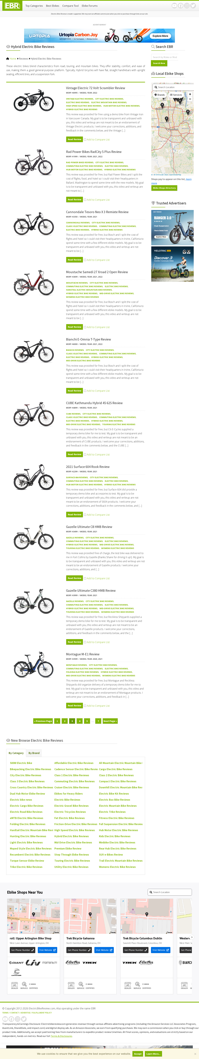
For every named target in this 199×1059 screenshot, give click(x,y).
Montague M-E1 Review (83, 654)
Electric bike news (21, 799)
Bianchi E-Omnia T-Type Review (88, 339)
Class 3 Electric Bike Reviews (81, 226)
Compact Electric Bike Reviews (117, 781)
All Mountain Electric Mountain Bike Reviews (125, 763)
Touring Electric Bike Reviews (118, 424)
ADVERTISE (25, 1012)
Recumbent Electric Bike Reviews (30, 854)
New (36, 740)
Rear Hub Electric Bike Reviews (117, 848)
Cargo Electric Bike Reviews (115, 769)
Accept (137, 1053)
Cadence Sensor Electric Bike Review (76, 769)
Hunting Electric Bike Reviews (28, 836)
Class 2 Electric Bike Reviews (116, 775)
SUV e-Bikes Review (111, 854)
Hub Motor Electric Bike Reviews (121, 105)
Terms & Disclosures (61, 1036)
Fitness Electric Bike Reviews (116, 818)
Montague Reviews (76, 665)
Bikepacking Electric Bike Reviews (30, 769)
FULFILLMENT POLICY (42, 1012)
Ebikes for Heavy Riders (68, 793)
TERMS (5, 1012)
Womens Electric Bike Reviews (82, 297)
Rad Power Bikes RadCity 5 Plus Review (94, 151)
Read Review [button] (74, 139)
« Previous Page (43, 721)
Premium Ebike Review (67, 848)
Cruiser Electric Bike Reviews (71, 787)
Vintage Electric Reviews (79, 98)
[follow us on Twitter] (193, 5)
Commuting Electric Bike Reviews (84, 166)
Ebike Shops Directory (164, 188)
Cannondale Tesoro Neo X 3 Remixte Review (97, 212)
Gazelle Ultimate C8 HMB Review (89, 527)
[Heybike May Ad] (172, 244)
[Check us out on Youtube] (174, 5)
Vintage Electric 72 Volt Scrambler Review (95, 88)
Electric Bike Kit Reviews (114, 793)
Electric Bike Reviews (77, 102)
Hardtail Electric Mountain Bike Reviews (89, 289)
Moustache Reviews (77, 282)
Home (13, 58)
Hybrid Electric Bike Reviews (81, 109)
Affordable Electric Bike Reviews (73, 763)
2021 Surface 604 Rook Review (88, 466)
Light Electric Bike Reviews (26, 842)
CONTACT (14, 1012)
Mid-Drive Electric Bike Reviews (117, 293)
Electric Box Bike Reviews (114, 799)
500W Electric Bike (21, 763)
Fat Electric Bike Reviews (69, 818)
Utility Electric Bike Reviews (71, 867)
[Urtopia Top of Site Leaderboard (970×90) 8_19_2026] (99, 41)
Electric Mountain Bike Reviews (108, 102)
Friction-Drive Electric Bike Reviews (75, 824)
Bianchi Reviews (75, 350)
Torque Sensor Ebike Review (27, 860)
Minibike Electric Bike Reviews (117, 842)
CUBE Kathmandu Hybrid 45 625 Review (94, 403)
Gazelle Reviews (74, 537)
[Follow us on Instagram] (187, 5)
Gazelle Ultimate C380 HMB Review (91, 590)
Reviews (23, 58)
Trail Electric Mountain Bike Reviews (121, 860)
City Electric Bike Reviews (109, 98)
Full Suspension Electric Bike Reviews (121, 824)
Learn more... (153, 1053)
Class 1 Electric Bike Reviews (71, 775)
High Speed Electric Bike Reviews (83, 105)
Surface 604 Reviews (77, 477)
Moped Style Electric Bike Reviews (31, 848)
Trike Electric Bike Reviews (26, 867)
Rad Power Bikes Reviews (79, 162)
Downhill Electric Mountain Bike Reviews (123, 787)
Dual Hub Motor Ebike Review (27, 793)
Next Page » (110, 721)
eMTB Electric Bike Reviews (26, 818)
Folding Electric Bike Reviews (82, 672)
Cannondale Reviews (78, 222)
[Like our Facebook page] (180, 5)
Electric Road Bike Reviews (26, 812)
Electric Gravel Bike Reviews (71, 805)
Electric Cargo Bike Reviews (26, 805)
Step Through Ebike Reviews (71, 854)
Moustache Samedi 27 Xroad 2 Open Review (97, 272)
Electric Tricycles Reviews (70, 812)
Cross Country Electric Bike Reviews (31, 787)
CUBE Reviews (73, 413)
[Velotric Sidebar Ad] (172, 280)
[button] (97, 139)
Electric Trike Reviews (112, 812)
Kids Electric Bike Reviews (114, 836)
